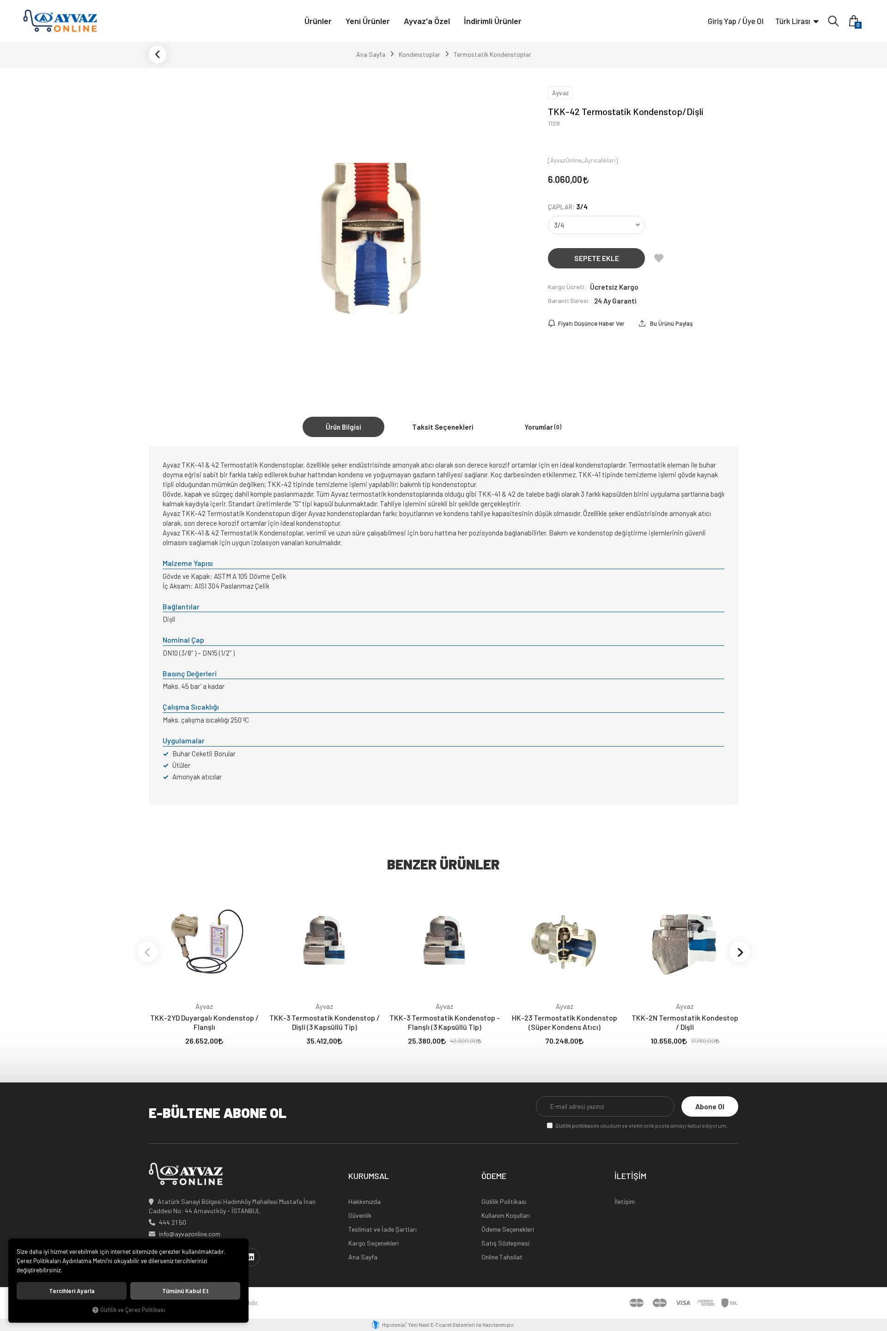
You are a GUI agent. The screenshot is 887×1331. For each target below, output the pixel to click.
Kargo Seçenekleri (373, 1243)
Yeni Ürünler (368, 21)
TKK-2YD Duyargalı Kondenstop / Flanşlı (204, 1022)
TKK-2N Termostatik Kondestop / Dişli (685, 1022)
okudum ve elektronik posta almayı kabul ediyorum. (641, 1125)
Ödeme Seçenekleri (507, 1229)
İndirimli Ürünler (493, 21)
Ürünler (318, 21)
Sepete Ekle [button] (596, 258)
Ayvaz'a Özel (427, 21)
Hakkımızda (364, 1201)
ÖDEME (493, 1176)
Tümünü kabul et (185, 1291)
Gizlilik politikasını (577, 1125)
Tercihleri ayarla (72, 1291)
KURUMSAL (368, 1176)
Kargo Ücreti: (567, 287)
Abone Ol (709, 1106)
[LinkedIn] (250, 1257)
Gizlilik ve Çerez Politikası (132, 1309)
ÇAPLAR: (568, 207)
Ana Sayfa (362, 1257)
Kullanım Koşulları (505, 1215)
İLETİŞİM (630, 1176)
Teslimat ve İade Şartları (382, 1229)
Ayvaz (204, 1006)
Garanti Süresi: (569, 300)
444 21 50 (172, 1222)
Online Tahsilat (501, 1257)
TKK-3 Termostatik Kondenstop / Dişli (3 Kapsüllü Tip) (324, 1022)
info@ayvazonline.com (189, 1234)
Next (739, 952)
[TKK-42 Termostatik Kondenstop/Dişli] (371, 233)
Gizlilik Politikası (503, 1201)
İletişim (624, 1201)
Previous (147, 952)
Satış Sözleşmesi (505, 1243)
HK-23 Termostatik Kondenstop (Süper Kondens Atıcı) (564, 1022)
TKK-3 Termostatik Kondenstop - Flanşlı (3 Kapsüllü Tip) (444, 1022)
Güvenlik (359, 1215)
